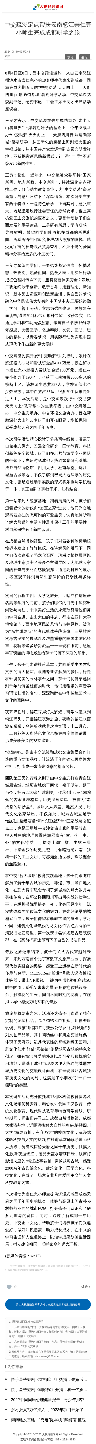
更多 (70, 57)
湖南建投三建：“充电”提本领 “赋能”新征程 (48, 1419)
